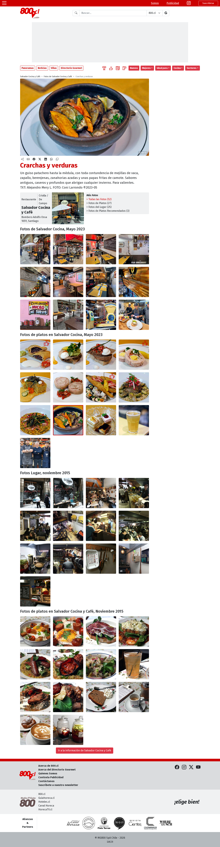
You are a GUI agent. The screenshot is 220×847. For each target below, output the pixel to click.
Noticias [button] (42, 68)
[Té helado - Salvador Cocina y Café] (133, 664)
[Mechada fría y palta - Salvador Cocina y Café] (68, 355)
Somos (155, 3)
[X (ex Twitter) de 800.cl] (191, 767)
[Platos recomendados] (111, 68)
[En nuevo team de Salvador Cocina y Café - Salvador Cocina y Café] (35, 453)
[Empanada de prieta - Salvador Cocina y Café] (35, 355)
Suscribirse (208, 3)
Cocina (177, 68)
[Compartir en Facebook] (34, 159)
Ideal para (162, 68)
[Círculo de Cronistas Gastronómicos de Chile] (88, 823)
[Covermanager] (150, 823)
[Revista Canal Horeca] (73, 823)
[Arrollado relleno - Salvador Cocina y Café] (133, 355)
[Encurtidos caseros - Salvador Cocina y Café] (68, 730)
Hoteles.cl (44, 801)
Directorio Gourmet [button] (71, 68)
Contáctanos (46, 781)
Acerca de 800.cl (48, 765)
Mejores (146, 68)
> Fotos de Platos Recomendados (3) (107, 210)
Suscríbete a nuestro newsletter (58, 785)
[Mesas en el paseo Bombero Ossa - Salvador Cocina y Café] (68, 315)
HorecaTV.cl (45, 809)
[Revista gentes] (135, 823)
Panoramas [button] (28, 68)
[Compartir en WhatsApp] (51, 159)
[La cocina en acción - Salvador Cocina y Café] (133, 315)
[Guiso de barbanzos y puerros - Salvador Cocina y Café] (35, 420)
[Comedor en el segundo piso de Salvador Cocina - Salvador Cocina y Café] (68, 282)
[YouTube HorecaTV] (198, 767)
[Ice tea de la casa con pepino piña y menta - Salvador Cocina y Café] (133, 420)
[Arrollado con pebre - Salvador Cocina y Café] (68, 387)
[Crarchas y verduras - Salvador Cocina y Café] (68, 420)
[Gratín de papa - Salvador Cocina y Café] (35, 387)
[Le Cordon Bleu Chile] (104, 823)
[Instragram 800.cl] (189, 3)
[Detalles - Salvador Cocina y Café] (101, 315)
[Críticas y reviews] (117, 68)
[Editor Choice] (104, 68)
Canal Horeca (46, 805)
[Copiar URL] (57, 159)
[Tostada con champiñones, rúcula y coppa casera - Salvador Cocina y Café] (101, 631)
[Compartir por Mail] (28, 159)
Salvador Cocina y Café (30, 76)
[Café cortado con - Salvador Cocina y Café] (35, 730)
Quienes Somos (47, 773)
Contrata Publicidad (50, 777)
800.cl (41, 794)
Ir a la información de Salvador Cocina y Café (84, 750)
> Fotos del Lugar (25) (98, 206)
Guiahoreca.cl (46, 797)
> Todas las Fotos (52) (98, 199)
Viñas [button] (54, 68)
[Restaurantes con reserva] (124, 68)
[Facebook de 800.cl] (177, 767)
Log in (110, 841)
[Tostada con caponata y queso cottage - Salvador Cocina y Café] (133, 631)
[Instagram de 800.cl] (184, 767)
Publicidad (173, 3)
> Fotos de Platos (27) (98, 203)
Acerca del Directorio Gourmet (57, 769)
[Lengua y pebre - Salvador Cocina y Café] (101, 355)
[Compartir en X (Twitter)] (40, 159)
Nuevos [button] (134, 68)
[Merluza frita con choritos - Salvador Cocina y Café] (101, 387)
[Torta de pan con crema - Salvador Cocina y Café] (101, 697)
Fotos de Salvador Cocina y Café (58, 76)
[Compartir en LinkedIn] (45, 159)
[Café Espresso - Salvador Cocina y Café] (133, 697)
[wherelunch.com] (165, 823)
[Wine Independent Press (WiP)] (119, 823)
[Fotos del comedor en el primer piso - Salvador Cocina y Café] (68, 249)
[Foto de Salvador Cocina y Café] (68, 493)
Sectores (191, 68)
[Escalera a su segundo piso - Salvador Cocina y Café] (35, 282)
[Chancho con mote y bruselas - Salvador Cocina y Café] (133, 387)
